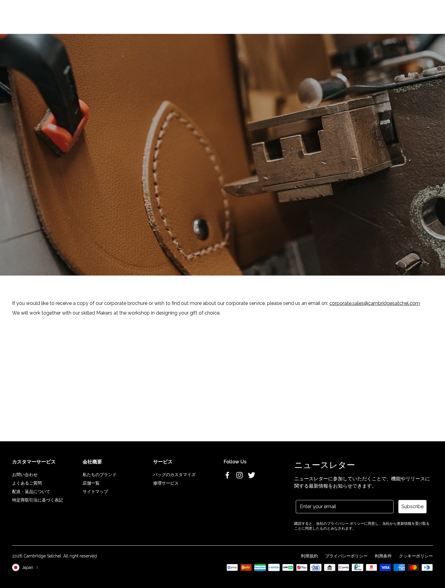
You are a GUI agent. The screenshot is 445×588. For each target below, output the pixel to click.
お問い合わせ (25, 474)
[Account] (415, 16)
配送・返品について (31, 491)
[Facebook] (227, 475)
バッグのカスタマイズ (174, 474)
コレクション (179, 16)
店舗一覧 (91, 483)
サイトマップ (95, 491)
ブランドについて (213, 16)
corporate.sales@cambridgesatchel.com (374, 303)
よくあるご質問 (27, 483)
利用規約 (309, 556)
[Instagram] (239, 475)
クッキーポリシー (416, 556)
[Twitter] (251, 475)
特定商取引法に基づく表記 (37, 500)
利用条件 (383, 556)
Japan (27, 567)
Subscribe (412, 506)
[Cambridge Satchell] (51, 16)
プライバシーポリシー (346, 556)
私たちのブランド (100, 474)
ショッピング (148, 16)
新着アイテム (118, 16)
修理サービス (166, 483)
